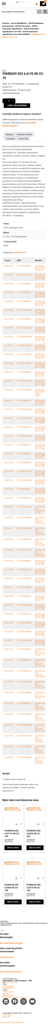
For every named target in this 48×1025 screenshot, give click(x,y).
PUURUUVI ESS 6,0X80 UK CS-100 (40, 607)
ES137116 (8, 436)
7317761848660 (24, 283)
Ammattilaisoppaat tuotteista (14, 997)
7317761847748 (24, 528)
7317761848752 (24, 560)
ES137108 (8, 327)
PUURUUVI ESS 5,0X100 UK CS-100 (40, 520)
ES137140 (8, 746)
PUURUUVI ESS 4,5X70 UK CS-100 (40, 347)
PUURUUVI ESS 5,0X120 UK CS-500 (40, 553)
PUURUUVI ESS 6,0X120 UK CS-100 (40, 706)
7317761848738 (24, 480)
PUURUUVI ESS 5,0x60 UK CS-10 (40, 402)
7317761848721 (24, 453)
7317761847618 (24, 310)
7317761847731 (24, 498)
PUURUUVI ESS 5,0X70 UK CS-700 (40, 446)
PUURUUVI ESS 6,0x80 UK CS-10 (40, 598)
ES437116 (8, 427)
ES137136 (8, 725)
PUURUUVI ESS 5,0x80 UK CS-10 (40, 455)
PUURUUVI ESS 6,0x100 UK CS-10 (40, 652)
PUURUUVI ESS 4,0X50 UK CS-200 (40, 312)
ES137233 (8, 671)
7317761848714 (24, 427)
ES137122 (8, 517)
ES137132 (8, 660)
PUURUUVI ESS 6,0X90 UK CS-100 (40, 633)
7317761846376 (24, 539)
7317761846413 (24, 660)
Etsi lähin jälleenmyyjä (11, 943)
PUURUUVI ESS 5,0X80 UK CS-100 (40, 464)
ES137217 (8, 444)
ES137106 (8, 319)
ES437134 (8, 692)
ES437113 (8, 372)
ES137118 (8, 462)
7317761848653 (24, 266)
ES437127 (8, 578)
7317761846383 (24, 587)
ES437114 (8, 400)
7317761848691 (24, 372)
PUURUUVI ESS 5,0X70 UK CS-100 (40, 438)
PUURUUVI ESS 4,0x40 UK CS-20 (40, 285)
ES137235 (8, 714)
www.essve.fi (19, 252)
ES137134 (8, 703)
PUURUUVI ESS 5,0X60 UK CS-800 (40, 420)
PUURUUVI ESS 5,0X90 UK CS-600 (40, 500)
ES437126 (8, 560)
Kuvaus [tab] (9, 134)
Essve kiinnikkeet (19, 23)
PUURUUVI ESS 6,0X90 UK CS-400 (40, 642)
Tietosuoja (7, 1015)
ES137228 (8, 614)
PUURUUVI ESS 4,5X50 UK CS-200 (40, 329)
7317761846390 (24, 605)
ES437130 (8, 622)
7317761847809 (24, 714)
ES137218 (8, 471)
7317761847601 (24, 292)
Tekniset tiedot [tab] (24, 134)
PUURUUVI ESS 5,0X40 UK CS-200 (40, 365)
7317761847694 (24, 409)
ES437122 (8, 506)
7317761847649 (24, 336)
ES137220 (8, 498)
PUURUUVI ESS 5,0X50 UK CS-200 (40, 383)
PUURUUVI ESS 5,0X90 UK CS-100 (40, 491)
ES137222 (8, 528)
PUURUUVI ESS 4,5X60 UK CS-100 (40, 338)
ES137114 (8, 409)
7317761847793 (24, 671)
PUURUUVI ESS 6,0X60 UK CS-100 (40, 571)
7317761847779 (24, 614)
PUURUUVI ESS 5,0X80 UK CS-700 (40, 473)
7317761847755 (24, 550)
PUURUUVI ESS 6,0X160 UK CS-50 (40, 738)
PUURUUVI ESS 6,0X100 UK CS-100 (40, 663)
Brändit (5, 993)
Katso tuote (13, 848)
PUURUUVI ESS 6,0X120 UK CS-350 (40, 717)
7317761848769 (24, 578)
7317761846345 (24, 462)
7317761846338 (24, 436)
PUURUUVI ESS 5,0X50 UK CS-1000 (40, 392)
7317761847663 (24, 363)
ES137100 (8, 274)
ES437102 (8, 283)
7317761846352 (24, 489)
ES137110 (8, 336)
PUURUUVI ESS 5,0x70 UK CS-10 (40, 429)
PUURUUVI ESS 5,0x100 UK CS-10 (40, 509)
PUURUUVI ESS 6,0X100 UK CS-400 (40, 674)
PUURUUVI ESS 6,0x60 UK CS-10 (40, 562)
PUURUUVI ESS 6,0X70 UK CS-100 (40, 589)
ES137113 (8, 381)
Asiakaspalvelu (8, 988)
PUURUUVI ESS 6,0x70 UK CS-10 (40, 580)
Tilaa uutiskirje (18, 1022)
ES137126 (8, 569)
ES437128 (8, 596)
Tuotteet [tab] (10, 138)
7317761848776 (24, 596)
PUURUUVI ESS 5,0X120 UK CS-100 (40, 542)
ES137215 (8, 418)
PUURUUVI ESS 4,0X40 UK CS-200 (40, 294)
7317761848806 (24, 692)
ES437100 (8, 266)
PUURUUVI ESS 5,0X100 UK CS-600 (40, 531)
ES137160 (8, 363)
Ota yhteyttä (6, 957)
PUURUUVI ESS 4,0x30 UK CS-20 (40, 268)
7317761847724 (24, 471)
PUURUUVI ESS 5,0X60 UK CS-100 (40, 411)
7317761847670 (24, 381)
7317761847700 (24, 418)
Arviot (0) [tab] (23, 138)
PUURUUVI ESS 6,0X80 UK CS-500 (40, 616)
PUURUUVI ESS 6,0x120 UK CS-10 (40, 695)
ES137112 (8, 345)
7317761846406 (24, 631)
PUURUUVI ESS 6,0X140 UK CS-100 (40, 728)
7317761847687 (24, 389)
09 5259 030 (12, 982)
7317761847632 (24, 327)
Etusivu (5, 23)
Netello (7, 1016)
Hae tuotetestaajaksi (11, 971)
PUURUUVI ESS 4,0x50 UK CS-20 (40, 303)
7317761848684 (24, 354)
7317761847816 (24, 735)
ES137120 (8, 489)
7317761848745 (24, 506)
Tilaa (2, 930)
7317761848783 (24, 622)
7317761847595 (24, 274)
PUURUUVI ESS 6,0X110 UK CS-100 (40, 684)
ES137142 (8, 757)
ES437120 (8, 480)
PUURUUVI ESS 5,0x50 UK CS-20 (40, 374)
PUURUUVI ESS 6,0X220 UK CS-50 (40, 760)
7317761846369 (24, 517)
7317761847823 (24, 746)
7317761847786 (24, 640)
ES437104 (8, 301)
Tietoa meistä (8, 991)
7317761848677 (24, 301)
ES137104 (8, 310)
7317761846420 (24, 681)
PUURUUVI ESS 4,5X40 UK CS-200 (40, 321)
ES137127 (8, 587)
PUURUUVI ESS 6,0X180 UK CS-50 (40, 749)
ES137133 (8, 681)
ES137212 (8, 389)
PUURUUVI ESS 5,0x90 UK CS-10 (40, 482)
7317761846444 (24, 725)
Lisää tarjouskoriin (16, 105)
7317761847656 (24, 345)
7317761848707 (24, 400)
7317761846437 (24, 703)
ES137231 (8, 640)
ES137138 (8, 735)
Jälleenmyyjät (8, 995)
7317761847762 (24, 569)
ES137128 (8, 605)
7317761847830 (24, 757)
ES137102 (8, 292)
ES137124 (8, 539)
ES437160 (8, 354)
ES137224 (8, 550)
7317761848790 (24, 649)
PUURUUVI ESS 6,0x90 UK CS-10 (40, 624)
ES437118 (8, 453)
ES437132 (8, 649)
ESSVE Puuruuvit (22, 26)
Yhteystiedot (8, 986)
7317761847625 (24, 319)
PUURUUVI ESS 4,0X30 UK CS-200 (40, 276)
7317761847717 (24, 444)
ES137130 (8, 631)
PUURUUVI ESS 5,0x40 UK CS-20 (40, 356)
